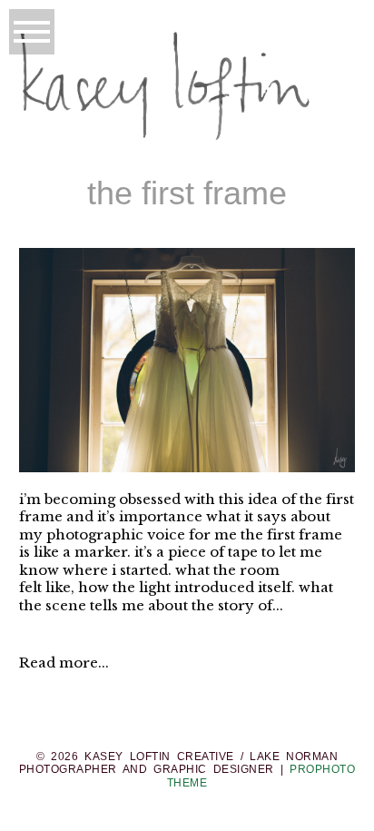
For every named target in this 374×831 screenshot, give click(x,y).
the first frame (187, 193)
